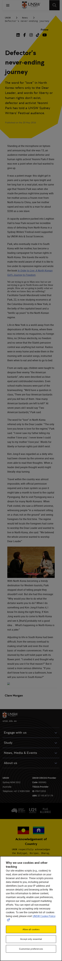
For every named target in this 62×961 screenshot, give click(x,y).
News (25, 17)
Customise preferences (31, 949)
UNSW (8, 17)
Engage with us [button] (15, 732)
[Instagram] (31, 34)
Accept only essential (31, 939)
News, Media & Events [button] (20, 753)
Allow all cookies (31, 929)
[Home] (31, 5)
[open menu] (8, 5)
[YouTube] (44, 34)
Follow (44, 29)
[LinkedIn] (18, 34)
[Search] (54, 5)
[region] (31, 908)
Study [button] (8, 743)
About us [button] (10, 763)
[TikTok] (38, 34)
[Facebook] (25, 34)
